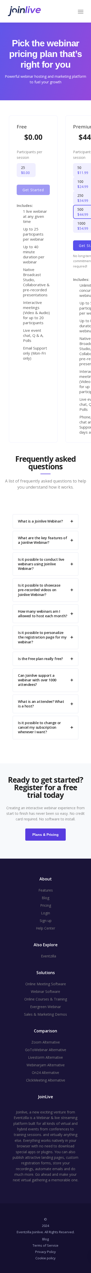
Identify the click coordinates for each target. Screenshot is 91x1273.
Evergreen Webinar (45, 1006)
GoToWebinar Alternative (45, 1049)
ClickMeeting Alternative (45, 1080)
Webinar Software (45, 991)
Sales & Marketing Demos (45, 1014)
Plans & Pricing (45, 835)
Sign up (46, 920)
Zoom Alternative (45, 1042)
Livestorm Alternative (45, 1057)
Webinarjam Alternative (46, 1065)
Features (45, 890)
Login (45, 913)
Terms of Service (45, 1245)
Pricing (45, 905)
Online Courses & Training (45, 999)
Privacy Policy (45, 1251)
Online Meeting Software (45, 983)
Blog (45, 897)
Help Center (45, 928)
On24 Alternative (45, 1072)
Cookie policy (45, 1258)
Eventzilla (48, 956)
